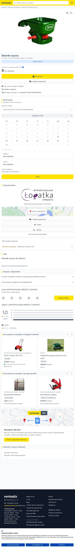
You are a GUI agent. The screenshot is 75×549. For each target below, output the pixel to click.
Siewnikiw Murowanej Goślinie (14, 455)
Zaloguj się (52, 505)
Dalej (37, 177)
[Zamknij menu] (71, 3)
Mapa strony (30, 496)
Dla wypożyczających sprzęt (35, 525)
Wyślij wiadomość (39, 81)
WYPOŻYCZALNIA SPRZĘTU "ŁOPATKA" (37, 204)
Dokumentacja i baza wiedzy (35, 516)
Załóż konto (52, 502)
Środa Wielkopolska (34, 92)
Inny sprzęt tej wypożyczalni (38, 234)
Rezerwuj (39, 76)
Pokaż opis (37, 61)
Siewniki (24, 7)
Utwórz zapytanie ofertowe (16, 440)
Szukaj (51, 496)
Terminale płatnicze (32, 511)
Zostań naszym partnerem (35, 505)
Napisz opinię (64, 298)
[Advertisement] (37, 474)
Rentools (4, 7)
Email (39, 225)
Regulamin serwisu (54, 510)
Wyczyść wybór (7, 149)
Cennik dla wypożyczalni (34, 508)
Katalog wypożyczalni (55, 499)
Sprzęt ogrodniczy (14, 7)
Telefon (39, 230)
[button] (37, 246)
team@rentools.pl (12, 503)
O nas (28, 499)
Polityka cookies (54, 515)
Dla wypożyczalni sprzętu (34, 522)
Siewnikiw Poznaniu (11, 453)
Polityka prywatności (55, 513)
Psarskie (23, 92)
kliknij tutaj (14, 505)
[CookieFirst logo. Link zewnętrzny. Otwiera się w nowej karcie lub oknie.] (2, 531)
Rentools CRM (30, 513)
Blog (27, 502)
